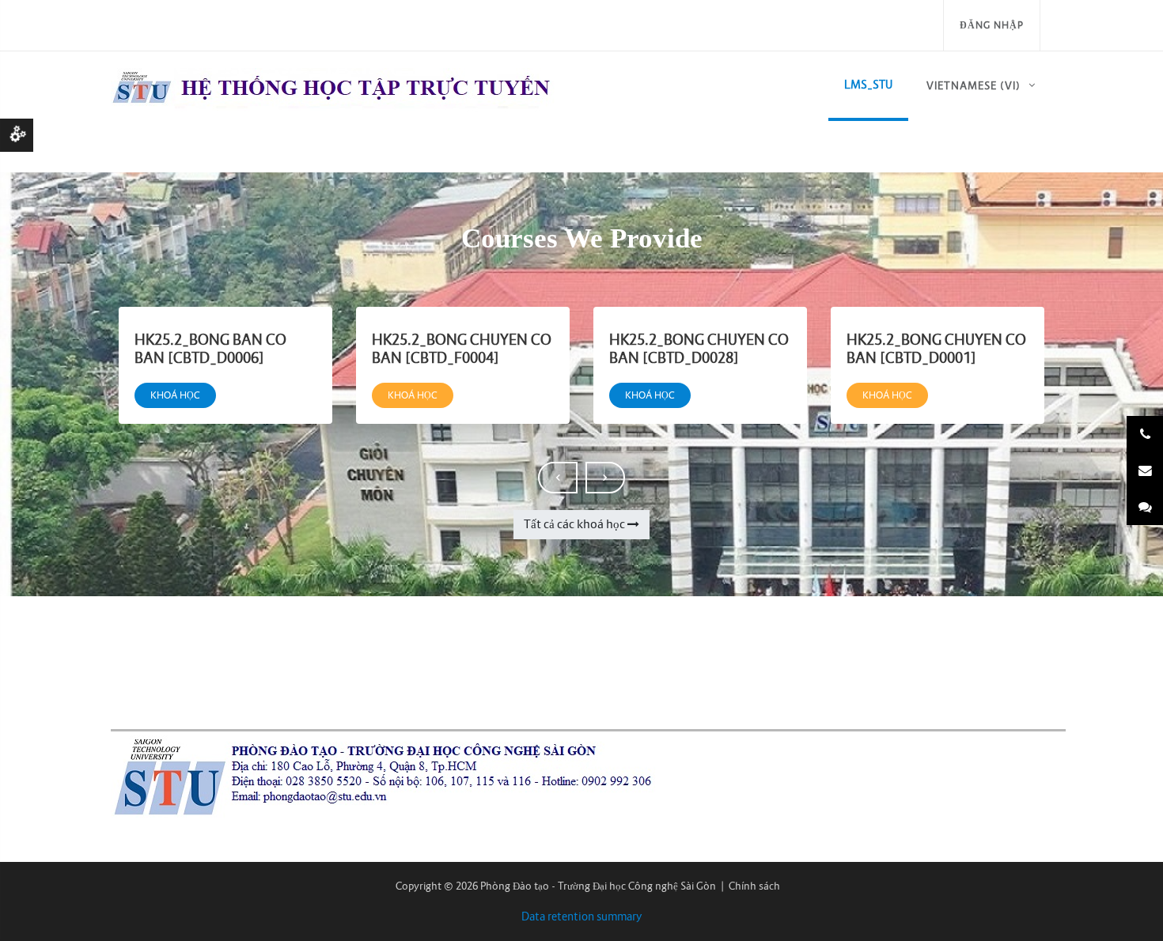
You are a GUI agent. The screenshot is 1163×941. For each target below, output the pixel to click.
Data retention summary (581, 916)
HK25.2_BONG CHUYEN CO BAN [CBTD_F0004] (461, 349)
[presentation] (558, 477)
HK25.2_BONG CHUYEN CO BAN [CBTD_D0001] (936, 349)
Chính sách (754, 886)
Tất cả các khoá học (574, 523)
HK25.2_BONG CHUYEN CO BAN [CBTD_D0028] (699, 349)
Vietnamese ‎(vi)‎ (973, 86)
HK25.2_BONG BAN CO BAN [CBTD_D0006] (210, 349)
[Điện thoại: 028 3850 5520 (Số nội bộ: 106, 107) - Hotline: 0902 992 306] (1145, 434)
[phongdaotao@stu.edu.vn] (1145, 470)
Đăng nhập (992, 25)
